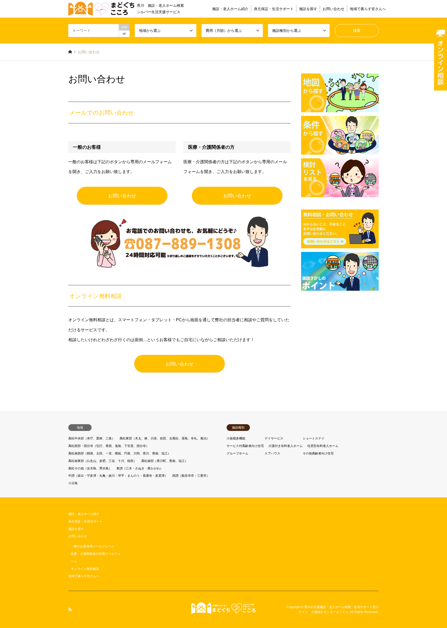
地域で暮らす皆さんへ (368, 9)
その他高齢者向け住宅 (318, 453)
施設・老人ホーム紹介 (230, 9)
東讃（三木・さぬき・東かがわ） (139, 468)
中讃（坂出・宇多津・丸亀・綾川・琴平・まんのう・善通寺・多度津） (118, 475)
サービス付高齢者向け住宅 (245, 446)
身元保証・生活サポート (274, 9)
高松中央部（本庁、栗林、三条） (91, 438)
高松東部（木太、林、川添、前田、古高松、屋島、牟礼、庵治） (165, 438)
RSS (70, 609)
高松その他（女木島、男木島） (90, 468)
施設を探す (308, 9)
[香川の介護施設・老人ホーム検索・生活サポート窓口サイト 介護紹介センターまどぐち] (223, 611)
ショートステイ (313, 438)
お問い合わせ (333, 9)
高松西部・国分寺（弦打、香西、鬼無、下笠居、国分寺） (108, 446)
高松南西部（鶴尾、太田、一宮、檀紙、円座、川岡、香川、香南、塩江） (119, 453)
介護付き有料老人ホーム (286, 446)
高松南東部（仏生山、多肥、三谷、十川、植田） (102, 461)
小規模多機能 (236, 438)
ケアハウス (272, 453)
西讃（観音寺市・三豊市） (191, 475)
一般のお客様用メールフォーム (92, 546)
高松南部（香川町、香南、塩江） (164, 461)
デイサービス (274, 438)
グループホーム (237, 453)
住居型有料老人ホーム (322, 446)
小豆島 (73, 483)
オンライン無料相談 (85, 569)
